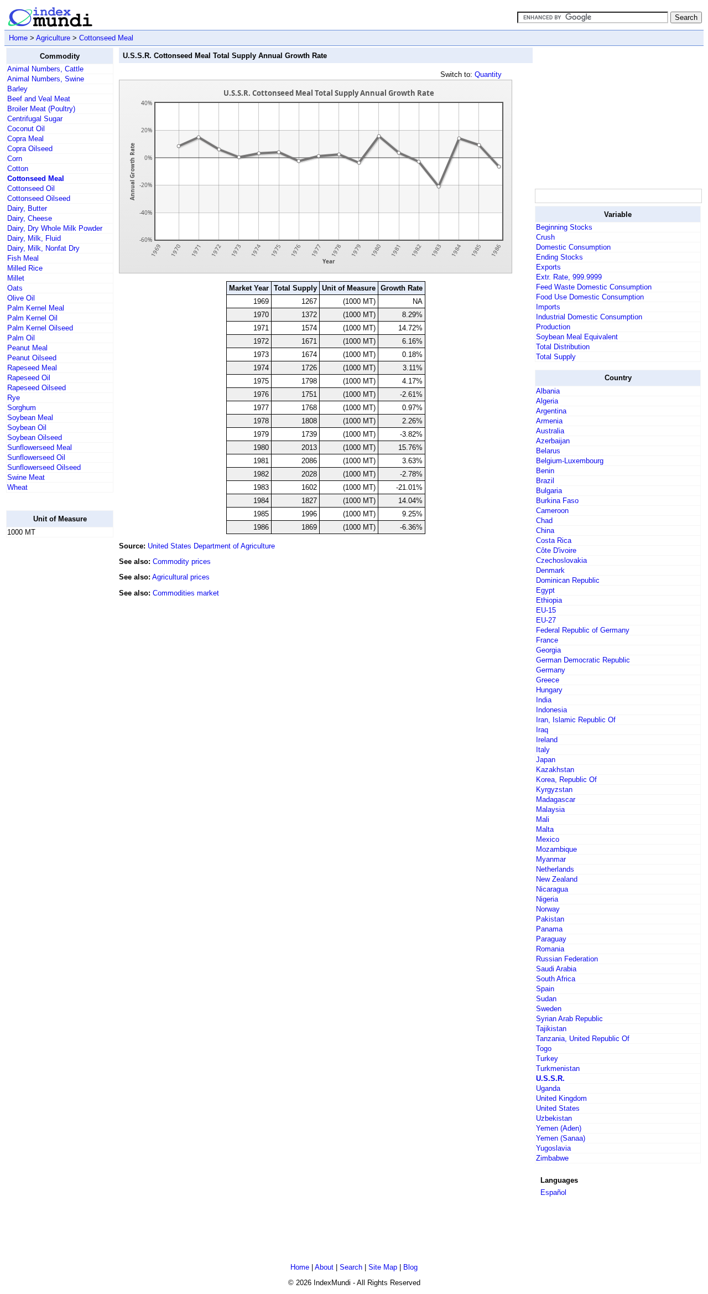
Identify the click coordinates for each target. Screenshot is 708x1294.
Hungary (549, 690)
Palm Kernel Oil (32, 318)
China (545, 530)
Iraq (542, 730)
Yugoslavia (553, 1148)
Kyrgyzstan (554, 789)
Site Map (382, 1267)
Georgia (548, 650)
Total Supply (556, 357)
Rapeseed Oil (28, 378)
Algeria (547, 401)
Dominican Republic (568, 580)
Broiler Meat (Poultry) (41, 109)
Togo (543, 1048)
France (547, 640)
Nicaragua (552, 889)
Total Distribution (563, 347)
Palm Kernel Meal (35, 308)
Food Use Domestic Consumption (590, 297)
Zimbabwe (552, 1158)
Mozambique (556, 849)
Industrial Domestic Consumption (589, 317)
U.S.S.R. (550, 1078)
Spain (545, 989)
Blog (410, 1267)
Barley (17, 89)
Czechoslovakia (561, 560)
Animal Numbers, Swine (45, 79)
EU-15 (546, 610)
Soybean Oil (26, 427)
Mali (542, 819)
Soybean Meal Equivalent (577, 337)
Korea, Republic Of (566, 779)
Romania (550, 949)
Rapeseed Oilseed (36, 388)
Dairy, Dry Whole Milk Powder (54, 228)
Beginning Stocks (564, 227)
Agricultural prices (181, 577)
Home (18, 38)
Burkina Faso (557, 500)
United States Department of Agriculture (211, 546)
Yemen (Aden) (558, 1128)
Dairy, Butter (27, 208)
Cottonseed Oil (31, 188)
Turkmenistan (558, 1068)
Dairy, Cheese (29, 218)
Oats (15, 288)
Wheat (17, 487)
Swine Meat (26, 477)
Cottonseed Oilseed (38, 198)
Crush (545, 237)
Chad (544, 520)
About (324, 1267)
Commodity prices (182, 561)
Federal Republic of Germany (582, 630)
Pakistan (550, 919)
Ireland (547, 740)
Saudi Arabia (556, 969)
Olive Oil (21, 298)
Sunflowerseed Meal (39, 447)
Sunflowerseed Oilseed (44, 467)
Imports (548, 307)
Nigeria (547, 899)
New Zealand (556, 879)
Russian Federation (567, 959)
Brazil (545, 481)
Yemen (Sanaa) (560, 1138)
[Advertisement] (50, 712)
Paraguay (551, 939)
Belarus (548, 451)
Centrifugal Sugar (35, 119)
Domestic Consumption (573, 247)
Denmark (550, 570)
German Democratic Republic (583, 660)
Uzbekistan (554, 1118)
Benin (545, 471)
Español (553, 1192)
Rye (13, 398)
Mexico (547, 839)
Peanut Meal (27, 348)
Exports (548, 267)
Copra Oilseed (30, 148)
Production (553, 327)
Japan (545, 759)
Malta (545, 829)
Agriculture (53, 38)
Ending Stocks (559, 257)
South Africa (555, 979)
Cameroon (552, 510)
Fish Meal (23, 258)
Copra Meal (25, 138)
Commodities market (186, 593)
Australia (550, 431)
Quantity (488, 74)
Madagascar (555, 799)
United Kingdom (561, 1098)
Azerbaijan (553, 441)
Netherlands (555, 869)
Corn (14, 158)
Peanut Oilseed (31, 358)
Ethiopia (549, 600)
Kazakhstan (555, 769)
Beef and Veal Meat (38, 99)
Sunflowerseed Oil (36, 457)
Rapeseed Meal (32, 368)
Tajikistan (551, 1028)
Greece (547, 680)
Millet (15, 278)
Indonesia (551, 710)
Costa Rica (553, 540)
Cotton (17, 168)
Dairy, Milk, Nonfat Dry (43, 248)
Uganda (548, 1088)
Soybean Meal (30, 417)
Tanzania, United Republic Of (582, 1038)
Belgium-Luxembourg (569, 461)
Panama (549, 929)
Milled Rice (25, 268)
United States (558, 1108)
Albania (548, 391)
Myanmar (551, 859)
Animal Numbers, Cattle (45, 69)
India (543, 700)
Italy (543, 750)
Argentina (551, 411)
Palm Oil (21, 338)
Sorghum (21, 407)
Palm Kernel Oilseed (40, 328)
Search (351, 1267)
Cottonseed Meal (106, 38)
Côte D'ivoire (556, 550)
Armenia (549, 421)
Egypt (545, 590)
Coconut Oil (26, 129)
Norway (548, 909)
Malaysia (550, 809)
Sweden (548, 1009)
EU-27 (546, 620)
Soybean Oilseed (34, 437)
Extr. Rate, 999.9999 (569, 277)
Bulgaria (549, 490)
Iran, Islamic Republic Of (576, 720)
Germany (550, 670)
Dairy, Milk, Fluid (34, 238)
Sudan (546, 999)
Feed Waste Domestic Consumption (594, 287)
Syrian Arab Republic (569, 1019)
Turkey (547, 1058)
